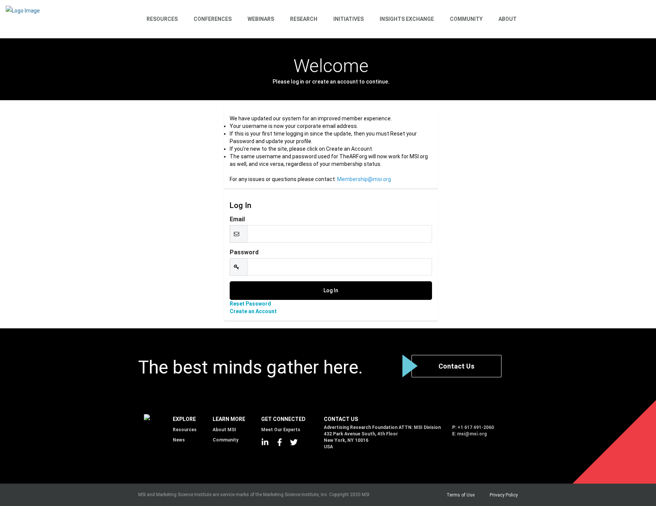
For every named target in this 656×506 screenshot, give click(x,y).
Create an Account (253, 311)
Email (237, 219)
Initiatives (348, 19)
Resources (162, 19)
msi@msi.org (472, 434)
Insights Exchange (407, 19)
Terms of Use (460, 495)
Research (303, 19)
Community (466, 19)
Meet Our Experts (280, 429)
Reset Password (250, 304)
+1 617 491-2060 (475, 427)
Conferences (213, 19)
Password (244, 252)
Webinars (261, 19)
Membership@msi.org (364, 179)
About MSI (224, 429)
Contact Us (456, 366)
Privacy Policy (504, 495)
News (179, 440)
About (507, 19)
